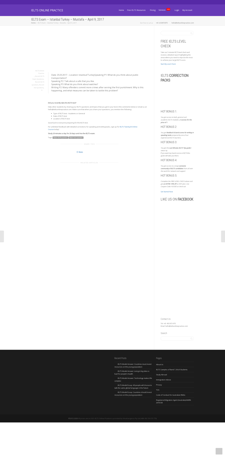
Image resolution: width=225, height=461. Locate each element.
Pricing (152, 10)
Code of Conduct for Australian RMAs (170, 395)
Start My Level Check (168, 64)
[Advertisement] (89, 50)
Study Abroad (161, 374)
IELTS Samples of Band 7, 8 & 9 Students (172, 369)
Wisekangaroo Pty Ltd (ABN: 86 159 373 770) (140, 418)
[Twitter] (33, 2)
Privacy (159, 385)
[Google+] (42, 2)
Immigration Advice (163, 380)
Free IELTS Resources (136, 10)
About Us (159, 364)
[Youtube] (47, 2)
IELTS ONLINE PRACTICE (47, 10)
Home (121, 10)
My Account (187, 10)
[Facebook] (38, 2)
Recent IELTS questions (60, 137)
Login (176, 10)
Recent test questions (76, 137)
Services (164, 9)
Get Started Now (167, 192)
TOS (157, 390)
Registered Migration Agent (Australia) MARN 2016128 (173, 401)
